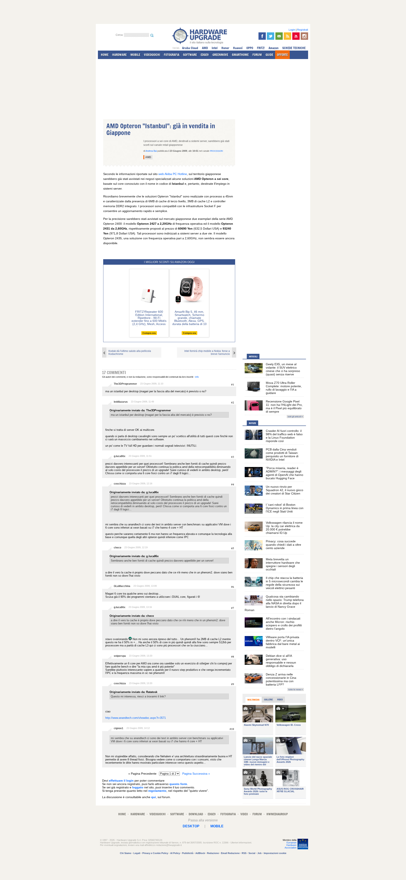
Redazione (213, 853)
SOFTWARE (190, 54)
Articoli (253, 356)
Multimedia (253, 699)
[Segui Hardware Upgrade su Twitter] (270, 36)
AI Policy (175, 853)
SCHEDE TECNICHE (294, 48)
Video (280, 699)
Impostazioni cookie (275, 853)
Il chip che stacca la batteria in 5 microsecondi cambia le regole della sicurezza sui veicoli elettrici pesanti (284, 583)
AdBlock (200, 853)
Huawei (238, 48)
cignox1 (118, 728)
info (197, 377)
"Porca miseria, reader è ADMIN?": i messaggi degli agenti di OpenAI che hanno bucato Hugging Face (284, 473)
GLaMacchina (122, 586)
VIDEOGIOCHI (152, 54)
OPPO (249, 48)
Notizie (252, 423)
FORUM (257, 54)
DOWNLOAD (196, 814)
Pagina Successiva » (196, 773)
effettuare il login (121, 780)
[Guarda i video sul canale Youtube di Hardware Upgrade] (296, 36)
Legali (136, 853)
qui (153, 797)
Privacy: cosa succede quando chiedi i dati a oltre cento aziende (283, 545)
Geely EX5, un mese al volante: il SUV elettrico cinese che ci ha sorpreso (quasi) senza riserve (283, 369)
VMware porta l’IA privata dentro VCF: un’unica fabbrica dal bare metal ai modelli (283, 642)
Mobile (217, 826)
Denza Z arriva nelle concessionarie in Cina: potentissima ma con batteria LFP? (281, 679)
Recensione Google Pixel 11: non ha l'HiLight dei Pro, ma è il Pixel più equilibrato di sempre (284, 406)
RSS (244, 853)
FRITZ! (261, 48)
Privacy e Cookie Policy (155, 853)
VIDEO (244, 814)
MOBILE (135, 54)
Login (292, 29)
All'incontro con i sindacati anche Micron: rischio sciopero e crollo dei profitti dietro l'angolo (284, 623)
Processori (216, 151)
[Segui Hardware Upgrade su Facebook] (262, 36)
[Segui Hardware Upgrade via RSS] (287, 36)
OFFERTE (282, 54)
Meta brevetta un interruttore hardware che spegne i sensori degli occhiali (283, 564)
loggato (137, 787)
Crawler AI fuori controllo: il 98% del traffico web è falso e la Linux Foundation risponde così (284, 436)
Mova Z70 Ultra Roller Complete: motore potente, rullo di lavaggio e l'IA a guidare (284, 388)
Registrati (302, 29)
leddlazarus (121, 401)
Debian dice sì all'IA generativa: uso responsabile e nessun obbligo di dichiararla (281, 661)
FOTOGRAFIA (171, 54)
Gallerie (268, 699)
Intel (215, 48)
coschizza (120, 483)
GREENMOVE (220, 54)
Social (251, 853)
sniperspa (120, 655)
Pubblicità (187, 853)
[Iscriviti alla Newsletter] (279, 36)
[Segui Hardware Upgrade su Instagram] (304, 36)
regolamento (157, 790)
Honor (225, 48)
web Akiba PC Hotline (172, 174)
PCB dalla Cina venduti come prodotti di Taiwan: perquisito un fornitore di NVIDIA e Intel (282, 454)
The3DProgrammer (125, 383)
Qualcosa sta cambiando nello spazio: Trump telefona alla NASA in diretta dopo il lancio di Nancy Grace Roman (274, 603)
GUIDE (269, 54)
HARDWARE (119, 54)
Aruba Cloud (190, 48)
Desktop (191, 826)
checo (117, 547)
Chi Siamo (125, 853)
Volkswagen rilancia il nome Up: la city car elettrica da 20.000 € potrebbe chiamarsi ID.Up (284, 527)
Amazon (273, 48)
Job (259, 853)
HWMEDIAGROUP (277, 814)
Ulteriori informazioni (240, 842)
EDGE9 (205, 54)
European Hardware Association (290, 845)
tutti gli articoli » (295, 416)
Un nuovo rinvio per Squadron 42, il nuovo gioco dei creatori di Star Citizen (284, 490)
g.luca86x (119, 456)
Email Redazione (230, 853)
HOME (104, 54)
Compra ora (149, 333)
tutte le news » (295, 689)
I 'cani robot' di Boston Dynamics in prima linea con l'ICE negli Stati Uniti (284, 508)
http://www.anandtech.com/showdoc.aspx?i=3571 (135, 717)
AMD (205, 48)
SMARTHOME (240, 54)
